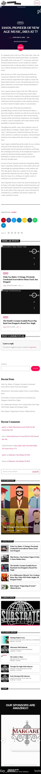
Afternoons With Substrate (18, 647)
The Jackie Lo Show (16, 657)
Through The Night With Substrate (21, 667)
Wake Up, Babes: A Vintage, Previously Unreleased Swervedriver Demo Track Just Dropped (20, 279)
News (20, 23)
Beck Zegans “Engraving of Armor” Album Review (18, 411)
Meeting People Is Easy (17, 638)
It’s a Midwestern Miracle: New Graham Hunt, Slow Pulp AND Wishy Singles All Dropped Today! (24, 577)
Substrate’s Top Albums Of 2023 (19, 455)
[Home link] (11, 2)
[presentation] (3, 740)
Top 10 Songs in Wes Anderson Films (18, 527)
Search (4, 364)
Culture (7, 523)
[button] (5, 765)
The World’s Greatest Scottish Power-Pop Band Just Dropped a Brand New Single (20, 322)
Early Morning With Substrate (15, 618)
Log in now (32, 347)
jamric (14, 212)
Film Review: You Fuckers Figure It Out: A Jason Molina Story (25, 558)
